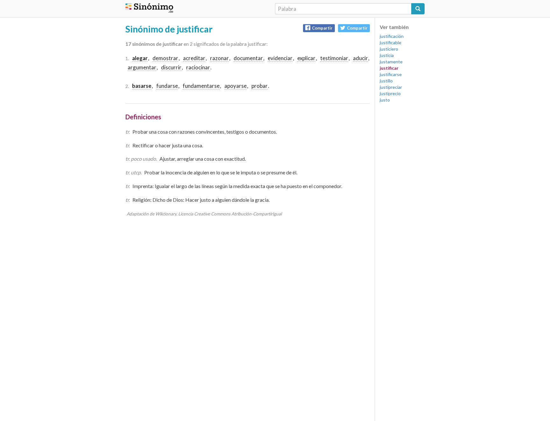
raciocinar (198, 67)
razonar (219, 58)
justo (385, 99)
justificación (392, 36)
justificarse (391, 74)
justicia (387, 55)
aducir (360, 58)
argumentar (142, 67)
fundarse (167, 85)
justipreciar (391, 87)
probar (259, 85)
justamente (391, 61)
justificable (390, 42)
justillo (386, 80)
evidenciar (280, 58)
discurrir (171, 67)
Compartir (322, 28)
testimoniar (334, 58)
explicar (306, 58)
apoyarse (235, 85)
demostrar (165, 58)
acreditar (194, 58)
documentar (248, 58)
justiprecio (390, 93)
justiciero (389, 49)
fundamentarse (201, 85)
